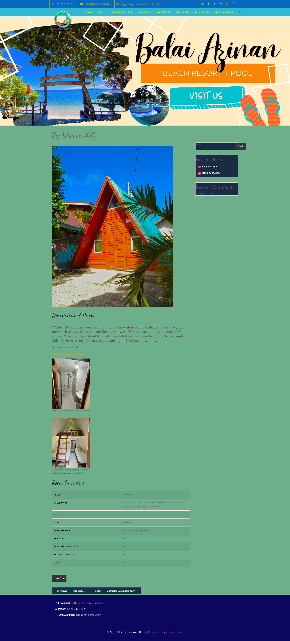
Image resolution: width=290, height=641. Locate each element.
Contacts (144, 12)
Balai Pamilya (209, 166)
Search (198, 144)
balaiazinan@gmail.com (88, 614)
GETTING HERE (224, 12)
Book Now (59, 578)
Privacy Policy (122, 12)
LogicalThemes (174, 632)
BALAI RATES (202, 12)
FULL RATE (182, 12)
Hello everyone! (211, 172)
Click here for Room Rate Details (68, 354)
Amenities (163, 12)
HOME (89, 12)
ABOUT (102, 12)
